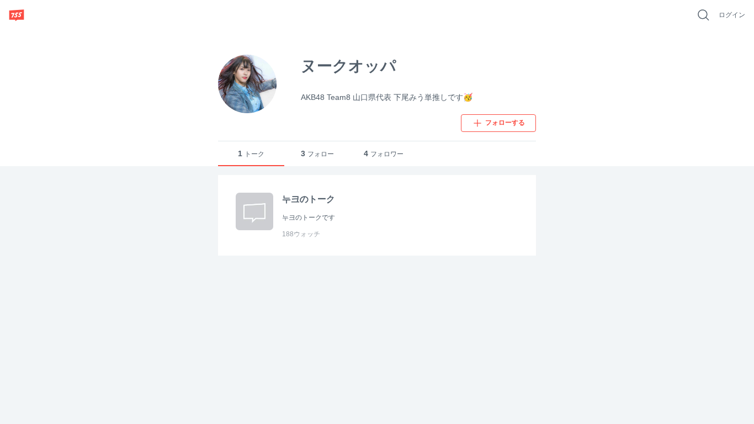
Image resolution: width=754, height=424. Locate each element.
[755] (16, 15)
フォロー (317, 153)
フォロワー (383, 153)
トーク (251, 153)
